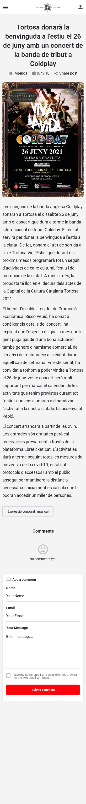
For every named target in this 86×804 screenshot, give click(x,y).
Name (10, 588)
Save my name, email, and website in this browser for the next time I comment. (45, 676)
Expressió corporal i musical (27, 511)
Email (10, 608)
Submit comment (43, 690)
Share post (68, 73)
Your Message (17, 628)
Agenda (21, 73)
